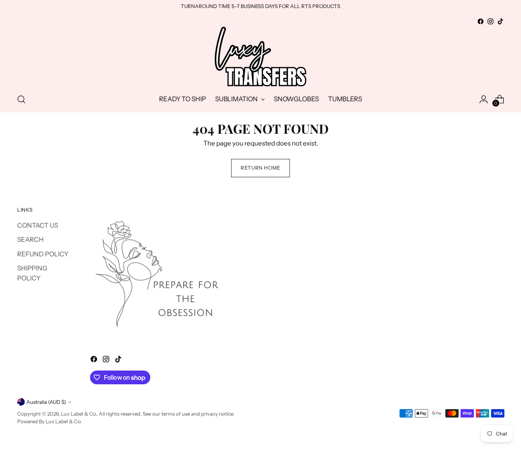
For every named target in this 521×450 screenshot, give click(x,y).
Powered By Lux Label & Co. (49, 421)
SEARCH (30, 239)
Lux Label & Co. (78, 414)
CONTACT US (37, 225)
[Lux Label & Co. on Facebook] (480, 21)
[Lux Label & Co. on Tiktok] (500, 21)
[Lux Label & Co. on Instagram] (490, 21)
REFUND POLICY (42, 254)
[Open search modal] (21, 99)
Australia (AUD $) (46, 402)
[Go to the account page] (483, 99)
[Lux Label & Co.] (260, 56)
